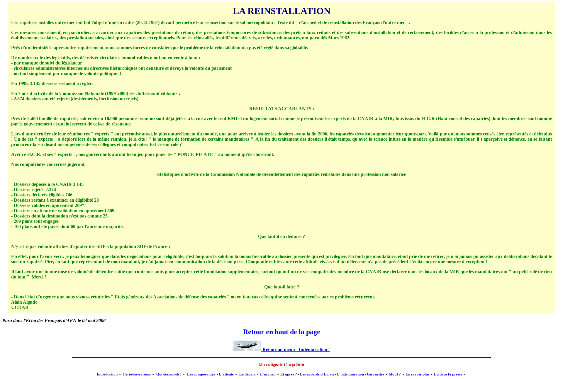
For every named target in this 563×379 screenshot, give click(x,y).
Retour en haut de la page (281, 332)
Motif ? (395, 374)
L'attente (226, 374)
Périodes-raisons (137, 374)
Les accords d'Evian (317, 374)
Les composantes (201, 374)
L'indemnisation (350, 374)
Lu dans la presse (448, 374)
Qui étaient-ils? (169, 374)
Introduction (107, 374)
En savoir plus (417, 374)
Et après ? (288, 374)
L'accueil (268, 374)
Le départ (247, 374)
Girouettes (375, 374)
